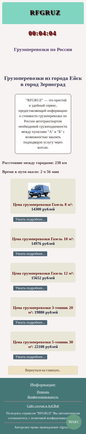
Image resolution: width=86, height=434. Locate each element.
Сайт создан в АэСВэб (43, 406)
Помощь (43, 392)
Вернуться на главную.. (43, 370)
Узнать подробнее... (30, 219)
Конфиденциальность (43, 397)
